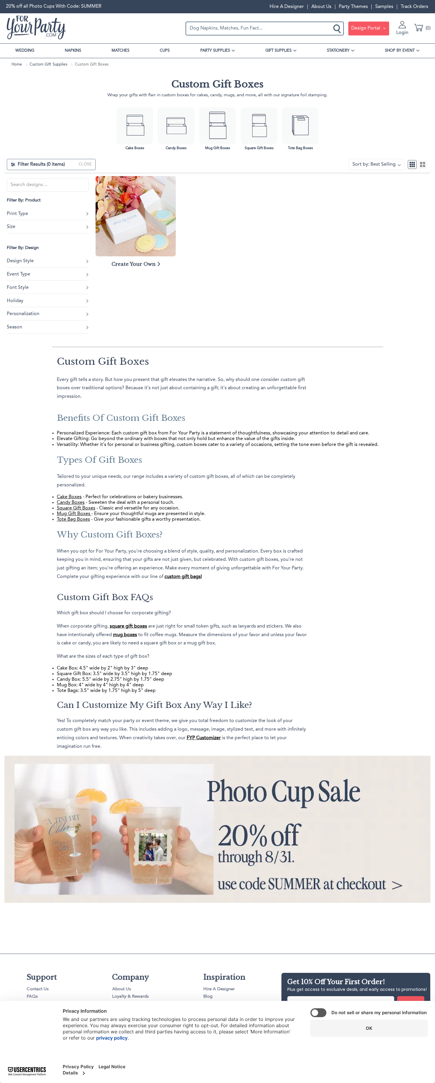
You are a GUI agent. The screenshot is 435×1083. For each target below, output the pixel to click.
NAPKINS (73, 51)
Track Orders (414, 6)
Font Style (18, 287)
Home (17, 64)
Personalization (23, 314)
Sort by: (374, 164)
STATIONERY (338, 51)
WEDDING (24, 51)
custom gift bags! (183, 576)
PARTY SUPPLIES (215, 51)
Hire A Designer (287, 6)
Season (14, 327)
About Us (321, 6)
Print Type (17, 213)
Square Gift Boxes (76, 508)
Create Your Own (134, 264)
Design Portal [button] (366, 28)
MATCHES (120, 51)
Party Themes (353, 6)
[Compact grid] (412, 164)
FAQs (32, 996)
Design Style (20, 261)
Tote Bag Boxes (73, 519)
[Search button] (338, 28)
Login (402, 32)
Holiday (15, 301)
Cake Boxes (69, 497)
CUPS (165, 51)
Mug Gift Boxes (74, 514)
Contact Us (38, 989)
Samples (384, 6)
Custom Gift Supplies (48, 64)
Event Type (18, 274)
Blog (207, 996)
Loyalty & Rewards (130, 996)
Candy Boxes (71, 502)
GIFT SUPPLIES (278, 51)
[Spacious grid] (422, 164)
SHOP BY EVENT (400, 51)
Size (11, 226)
